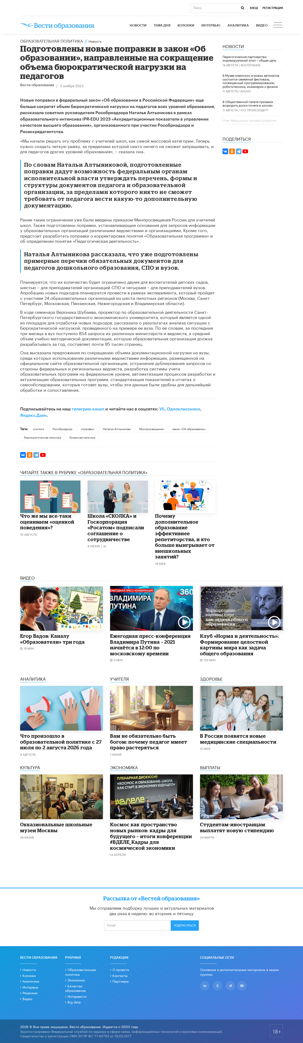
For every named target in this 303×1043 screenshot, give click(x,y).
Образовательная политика (51, 40)
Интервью (210, 25)
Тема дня (162, 25)
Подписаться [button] (185, 925)
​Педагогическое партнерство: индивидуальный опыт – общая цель (249, 58)
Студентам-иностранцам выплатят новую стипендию (237, 827)
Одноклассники (183, 409)
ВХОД (254, 8)
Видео (261, 25)
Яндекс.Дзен (33, 415)
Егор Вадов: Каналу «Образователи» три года (52, 639)
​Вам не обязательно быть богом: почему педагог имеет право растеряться (148, 741)
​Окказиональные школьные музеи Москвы (56, 827)
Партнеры (120, 981)
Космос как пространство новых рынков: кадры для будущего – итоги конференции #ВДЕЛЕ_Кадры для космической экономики (151, 836)
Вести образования (37, 85)
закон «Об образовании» (189, 428)
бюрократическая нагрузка (42, 437)
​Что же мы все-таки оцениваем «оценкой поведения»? (47, 521)
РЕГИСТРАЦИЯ (273, 8)
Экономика (76, 979)
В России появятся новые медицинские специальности (238, 739)
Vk (162, 409)
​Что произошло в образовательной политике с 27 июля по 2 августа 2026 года (61, 741)
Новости (138, 25)
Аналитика (238, 25)
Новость (95, 41)
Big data (74, 1001)
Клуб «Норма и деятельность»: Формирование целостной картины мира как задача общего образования (239, 644)
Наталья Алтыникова (116, 428)
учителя (38, 428)
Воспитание (250, 65)
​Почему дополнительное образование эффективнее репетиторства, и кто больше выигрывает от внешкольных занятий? (185, 536)
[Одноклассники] (29, 455)
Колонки (186, 25)
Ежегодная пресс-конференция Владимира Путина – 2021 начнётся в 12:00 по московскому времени (150, 644)
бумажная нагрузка (82, 437)
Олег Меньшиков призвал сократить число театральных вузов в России (249, 122)
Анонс (245, 91)
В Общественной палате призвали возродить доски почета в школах (248, 103)
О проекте (120, 969)
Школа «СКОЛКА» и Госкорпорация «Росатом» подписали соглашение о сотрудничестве (116, 527)
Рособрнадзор (62, 428)
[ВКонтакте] (23, 455)
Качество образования (75, 988)
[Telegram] (36, 455)
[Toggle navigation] (278, 25)
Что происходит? (254, 110)
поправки (87, 428)
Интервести (76, 996)
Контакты (120, 975)
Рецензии (29, 992)
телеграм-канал (88, 409)
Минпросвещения (151, 428)
